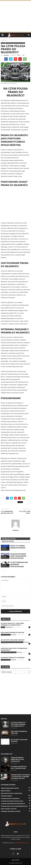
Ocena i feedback (5, 634)
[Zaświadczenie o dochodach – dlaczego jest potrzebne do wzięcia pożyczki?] (5, 777)
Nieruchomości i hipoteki (8, 809)
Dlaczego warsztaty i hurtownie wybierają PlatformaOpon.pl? (12, 624)
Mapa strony (15, 860)
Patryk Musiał (9, 627)
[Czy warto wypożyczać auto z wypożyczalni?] (5, 769)
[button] (28, 35)
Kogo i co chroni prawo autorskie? (17, 547)
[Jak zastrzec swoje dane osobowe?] (5, 742)
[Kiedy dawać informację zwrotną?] (5, 733)
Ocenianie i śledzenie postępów (10, 811)
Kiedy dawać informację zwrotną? (12, 632)
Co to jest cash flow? (24, 512)
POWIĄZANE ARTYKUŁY (9, 539)
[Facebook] (13, 853)
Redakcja (6, 55)
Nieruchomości (5, 791)
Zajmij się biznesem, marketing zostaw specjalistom (17, 759)
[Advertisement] (15, 16)
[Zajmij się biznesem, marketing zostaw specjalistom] (5, 760)
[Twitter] (18, 853)
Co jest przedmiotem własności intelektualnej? (19, 564)
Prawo (3, 43)
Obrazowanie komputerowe (8, 652)
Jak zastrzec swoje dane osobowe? (13, 640)
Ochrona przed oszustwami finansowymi (12, 642)
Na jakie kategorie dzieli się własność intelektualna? (18, 556)
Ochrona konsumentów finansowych (13, 803)
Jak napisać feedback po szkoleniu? (13, 657)
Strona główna (4, 39)
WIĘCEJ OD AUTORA (8, 541)
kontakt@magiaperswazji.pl (21, 842)
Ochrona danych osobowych (10, 798)
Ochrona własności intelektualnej (15, 43)
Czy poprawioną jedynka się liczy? (7, 512)
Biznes (3, 627)
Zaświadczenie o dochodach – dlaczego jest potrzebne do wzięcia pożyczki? (20, 776)
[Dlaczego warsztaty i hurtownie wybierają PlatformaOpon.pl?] (5, 724)
